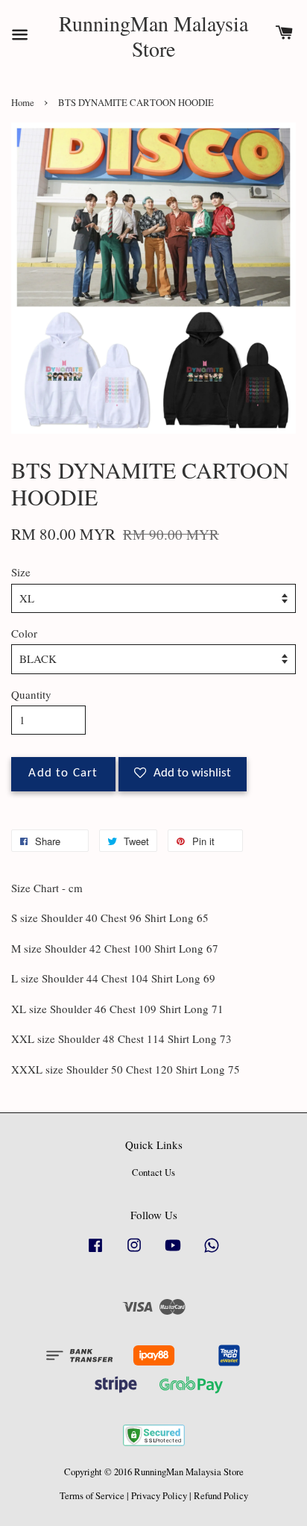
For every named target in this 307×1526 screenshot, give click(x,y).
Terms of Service (92, 1495)
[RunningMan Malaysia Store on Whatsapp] (211, 1252)
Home (22, 102)
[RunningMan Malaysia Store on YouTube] (172, 1252)
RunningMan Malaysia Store (153, 36)
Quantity (31, 694)
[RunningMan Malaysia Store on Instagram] (134, 1252)
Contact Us (153, 1172)
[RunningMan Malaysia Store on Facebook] (95, 1252)
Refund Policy (221, 1495)
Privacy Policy (159, 1495)
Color (24, 633)
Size (21, 571)
